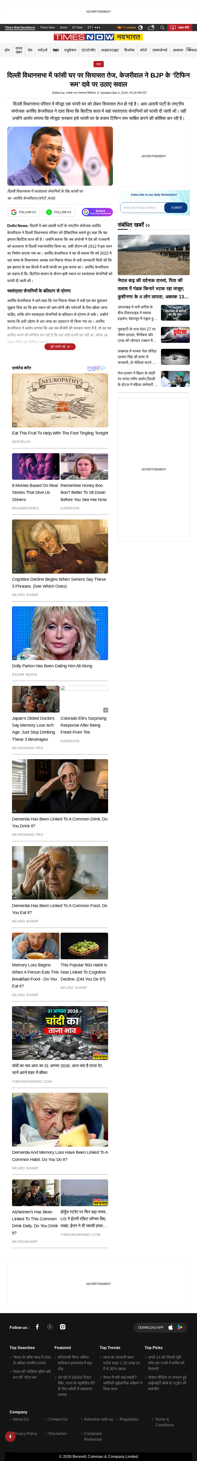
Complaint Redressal (93, 1436)
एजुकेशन (70, 50)
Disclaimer (58, 1434)
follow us (27, 212)
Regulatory (129, 1419)
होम (7, 50)
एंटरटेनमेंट (89, 50)
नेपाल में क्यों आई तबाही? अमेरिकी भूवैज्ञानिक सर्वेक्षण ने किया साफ (122, 1383)
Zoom (63, 27)
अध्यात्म (178, 50)
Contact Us (58, 1419)
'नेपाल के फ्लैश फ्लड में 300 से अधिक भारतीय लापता (32, 1360)
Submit (176, 207)
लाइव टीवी (183, 27)
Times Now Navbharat (20, 27)
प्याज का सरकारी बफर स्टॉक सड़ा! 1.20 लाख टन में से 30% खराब (121, 1363)
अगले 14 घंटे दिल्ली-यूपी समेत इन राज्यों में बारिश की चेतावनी (166, 1363)
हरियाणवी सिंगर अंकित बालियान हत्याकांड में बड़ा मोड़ (75, 1363)
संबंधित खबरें (131, 225)
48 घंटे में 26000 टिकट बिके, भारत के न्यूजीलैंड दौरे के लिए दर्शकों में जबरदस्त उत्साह (76, 1386)
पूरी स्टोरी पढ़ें (57, 346)
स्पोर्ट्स (42, 50)
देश (30, 50)
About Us (21, 1419)
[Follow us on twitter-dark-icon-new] (50, 1327)
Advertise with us (98, 1419)
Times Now (47, 27)
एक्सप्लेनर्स (160, 50)
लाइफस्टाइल (110, 50)
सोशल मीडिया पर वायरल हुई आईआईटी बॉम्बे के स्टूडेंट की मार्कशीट (167, 1383)
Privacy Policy (25, 1434)
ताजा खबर (19, 50)
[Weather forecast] (151, 27)
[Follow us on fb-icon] (37, 1327)
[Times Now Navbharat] (98, 37)
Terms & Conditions (164, 1422)
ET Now (77, 27)
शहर (56, 50)
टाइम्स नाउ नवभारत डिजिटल (81, 93)
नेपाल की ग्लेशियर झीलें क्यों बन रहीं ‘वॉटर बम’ (32, 1374)
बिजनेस (129, 50)
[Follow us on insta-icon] (63, 1327)
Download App (151, 1327)
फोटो (143, 50)
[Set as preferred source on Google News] (97, 212)
